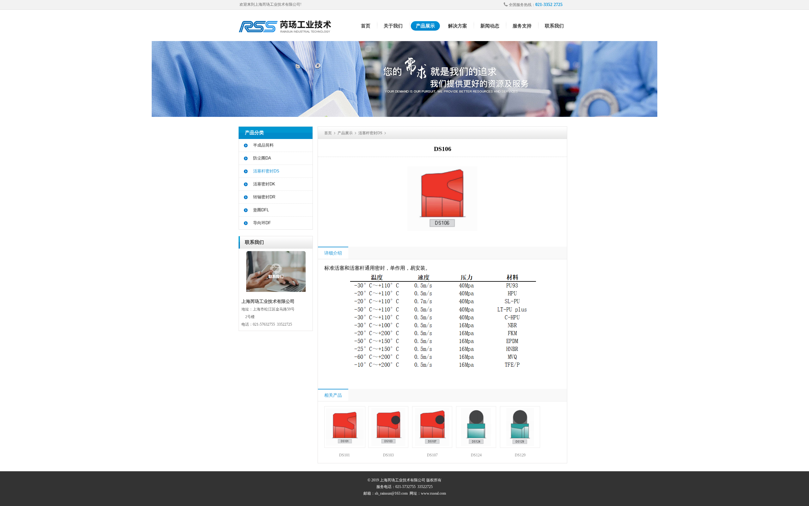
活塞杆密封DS (266, 171)
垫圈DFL (261, 210)
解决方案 (457, 25)
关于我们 (393, 25)
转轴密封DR (264, 197)
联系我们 (554, 25)
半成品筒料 (263, 145)
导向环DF (262, 222)
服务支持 (522, 25)
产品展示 (425, 25)
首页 (365, 25)
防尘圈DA (262, 158)
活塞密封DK (264, 184)
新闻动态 (489, 25)
